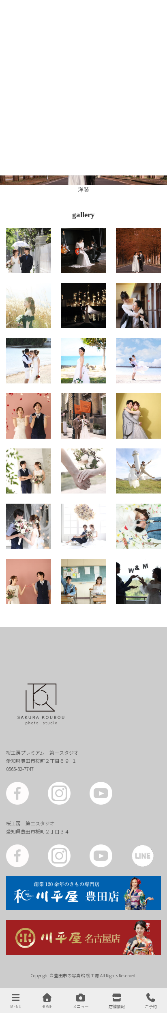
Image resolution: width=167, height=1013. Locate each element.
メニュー (81, 1006)
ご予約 (151, 1006)
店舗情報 (117, 1006)
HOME (46, 1006)
